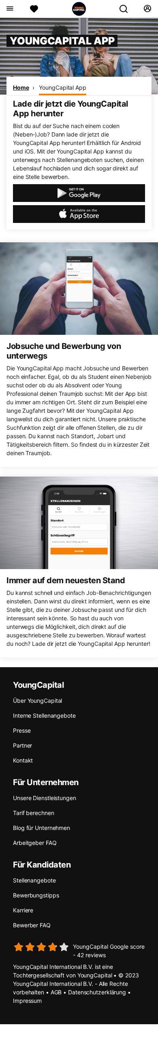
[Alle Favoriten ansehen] (34, 8)
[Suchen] (127, 8)
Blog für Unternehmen (41, 827)
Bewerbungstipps (36, 895)
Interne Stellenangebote (44, 715)
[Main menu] (9, 9)
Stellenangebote (34, 880)
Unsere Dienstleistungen (44, 797)
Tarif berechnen (33, 812)
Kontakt (23, 760)
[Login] (147, 9)
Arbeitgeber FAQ (35, 842)
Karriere (23, 910)
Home (21, 87)
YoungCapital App (62, 87)
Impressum (27, 1000)
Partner (22, 745)
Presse (21, 730)
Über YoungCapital (37, 700)
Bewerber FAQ (32, 925)
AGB (56, 992)
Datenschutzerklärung (97, 992)
